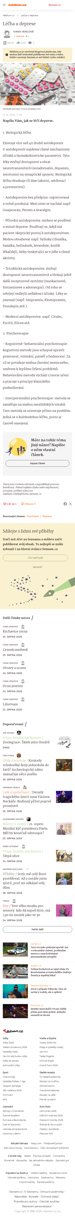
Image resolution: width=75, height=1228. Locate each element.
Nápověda (20, 1196)
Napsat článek (37, 463)
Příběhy (9, 874)
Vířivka (36, 1165)
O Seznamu (31, 1191)
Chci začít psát (35, 557)
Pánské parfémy (45, 1182)
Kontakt (34, 1196)
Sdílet (23, 42)
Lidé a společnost (16, 792)
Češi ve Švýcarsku (12, 1124)
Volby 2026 (8, 1042)
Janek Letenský (11, 846)
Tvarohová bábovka (49, 1090)
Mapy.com (36, 1143)
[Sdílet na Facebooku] (65, 504)
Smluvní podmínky (52, 1191)
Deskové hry (47, 1177)
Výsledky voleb (10, 1051)
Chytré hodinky (27, 1182)
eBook (10, 42)
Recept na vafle (47, 1095)
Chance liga (9, 1077)
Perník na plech (48, 1099)
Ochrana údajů (50, 1196)
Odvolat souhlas (49, 1201)
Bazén (27, 1156)
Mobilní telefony (39, 1173)
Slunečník (9, 1160)
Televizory (60, 1177)
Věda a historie (14, 760)
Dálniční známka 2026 (51, 1115)
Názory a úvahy (14, 824)
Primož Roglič (47, 1060)
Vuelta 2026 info (48, 1042)
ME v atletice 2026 (12, 1090)
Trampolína (59, 1156)
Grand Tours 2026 (49, 1065)
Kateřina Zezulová (12, 869)
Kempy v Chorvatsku (13, 1111)
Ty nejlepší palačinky (50, 1077)
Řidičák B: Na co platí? (51, 1124)
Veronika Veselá (11, 787)
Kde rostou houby (13, 1148)
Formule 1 (8, 1095)
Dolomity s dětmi (12, 1133)
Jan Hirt (44, 1051)
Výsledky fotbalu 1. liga (14, 1081)
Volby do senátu (11, 1060)
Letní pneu (33, 1177)
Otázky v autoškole (49, 1129)
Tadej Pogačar (47, 1056)
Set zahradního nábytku (41, 1160)
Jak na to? (37, 567)
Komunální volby (11, 1065)
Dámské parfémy (17, 1177)
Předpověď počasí (53, 1143)
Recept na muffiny (49, 1081)
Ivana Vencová (23, 31)
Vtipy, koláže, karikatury (22, 738)
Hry (6, 906)
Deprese (47, 516)
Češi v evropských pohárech (54, 1148)
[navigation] (4, 5)
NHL (5, 1099)
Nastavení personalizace (36, 1206)
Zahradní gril (62, 1160)
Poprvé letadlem (11, 1115)
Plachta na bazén (42, 1156)
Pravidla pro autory (25, 1201)
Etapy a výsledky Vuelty (51, 1047)
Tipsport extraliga (12, 1086)
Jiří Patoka (8, 733)
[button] (37, 84)
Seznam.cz (54, 4)
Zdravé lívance (47, 1086)
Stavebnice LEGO (58, 1173)
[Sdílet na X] (70, 504)
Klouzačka (21, 1160)
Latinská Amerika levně (15, 1129)
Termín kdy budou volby (15, 1056)
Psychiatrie (33, 516)
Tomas (6, 901)
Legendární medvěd (13, 819)
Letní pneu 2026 (48, 1111)
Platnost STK (46, 1133)
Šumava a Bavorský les (14, 1120)
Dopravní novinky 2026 (51, 1120)
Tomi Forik (8, 756)
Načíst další (37, 929)
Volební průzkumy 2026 (15, 1047)
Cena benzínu (31, 1148)
